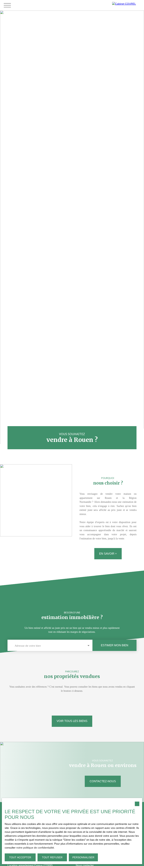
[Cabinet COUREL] (127, 5)
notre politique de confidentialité (35, 847)
